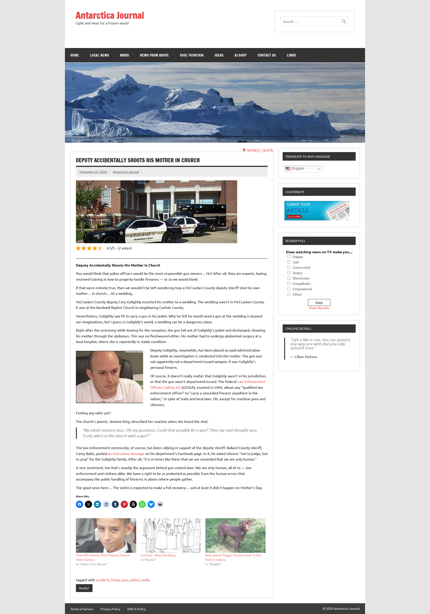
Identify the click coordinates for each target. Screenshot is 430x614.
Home (74, 55)
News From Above (154, 55)
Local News (99, 55)
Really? (84, 588)
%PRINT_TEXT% (259, 150)
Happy (298, 256)
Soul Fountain (192, 55)
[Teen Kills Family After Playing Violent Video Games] (106, 535)
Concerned (301, 267)
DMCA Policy (136, 608)
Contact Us (267, 55)
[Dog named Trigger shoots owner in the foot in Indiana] (235, 535)
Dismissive (301, 278)
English (297, 168)
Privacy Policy (110, 608)
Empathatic (302, 283)
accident (102, 579)
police (134, 579)
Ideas (219, 55)
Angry (297, 272)
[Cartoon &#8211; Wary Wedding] (171, 535)
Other (297, 294)
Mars (124, 55)
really (145, 579)
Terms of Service (81, 608)
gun (125, 579)
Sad (296, 262)
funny (115, 579)
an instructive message (126, 453)
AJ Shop (240, 55)
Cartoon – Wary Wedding (158, 555)
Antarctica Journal (110, 15)
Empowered (302, 288)
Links (291, 55)
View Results (319, 307)
